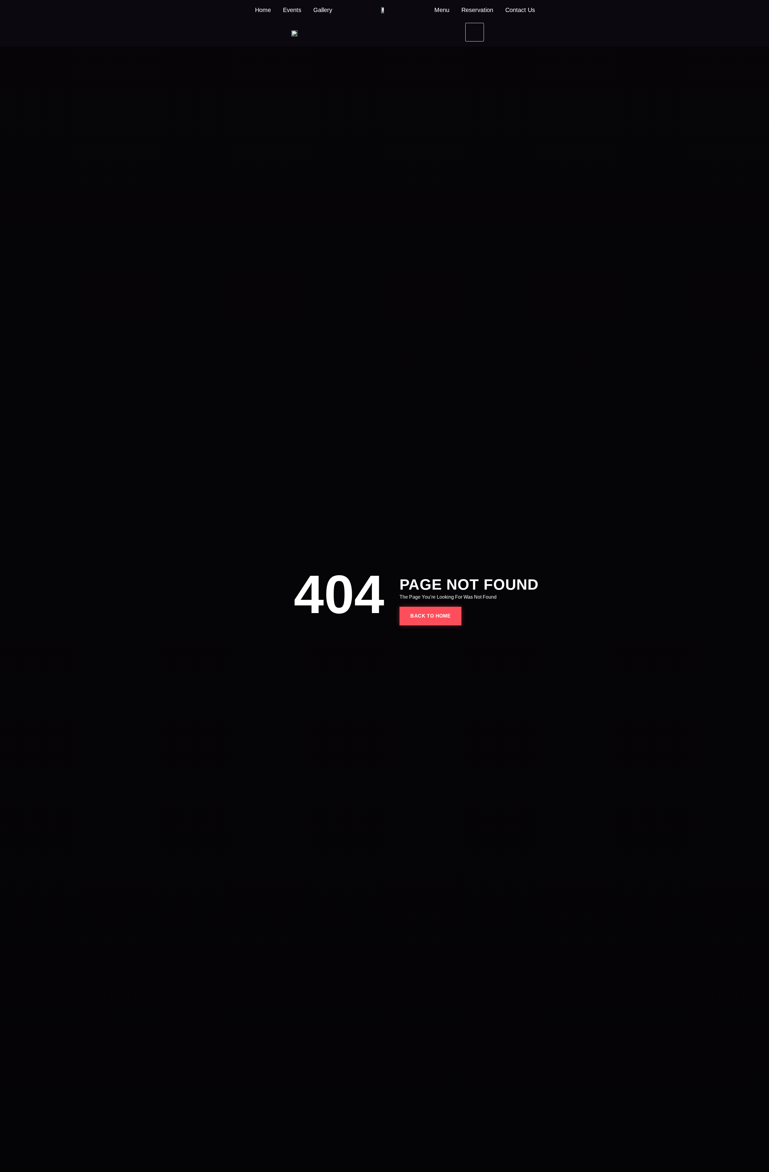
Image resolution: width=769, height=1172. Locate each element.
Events (292, 10)
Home (263, 10)
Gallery (322, 10)
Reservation (477, 10)
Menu (441, 10)
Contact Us (520, 10)
